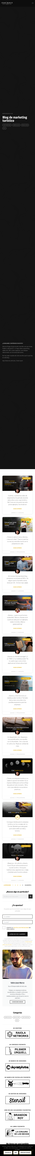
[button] (32, 3)
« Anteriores (7, 885)
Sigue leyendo (17, 508)
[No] (32, 1150)
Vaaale (8, 1152)
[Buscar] (30, 896)
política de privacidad (21, 927)
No (16, 1152)
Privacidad (25, 1152)
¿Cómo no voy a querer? (17, 934)
